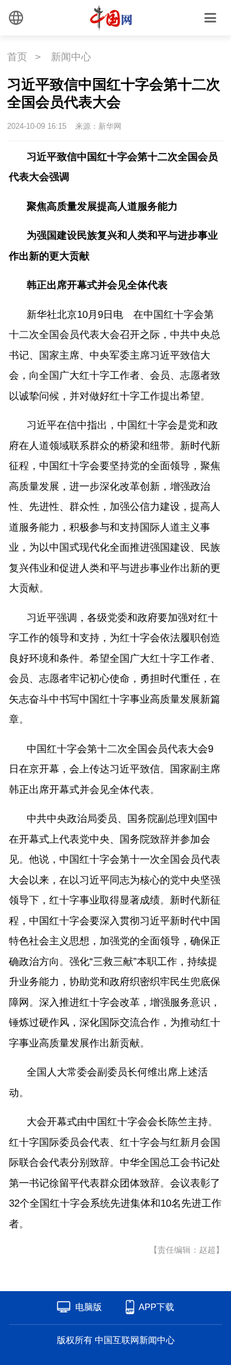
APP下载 (156, 1306)
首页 (17, 57)
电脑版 (88, 1306)
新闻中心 (71, 57)
